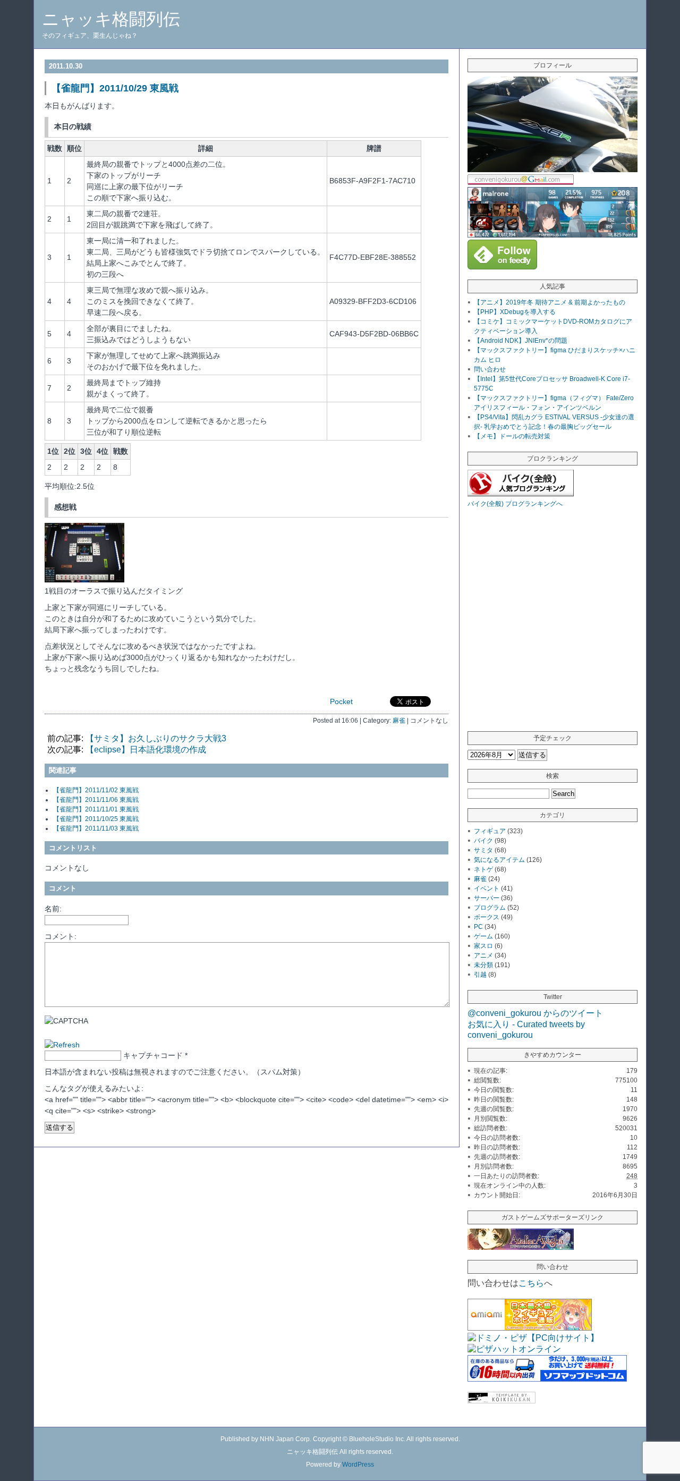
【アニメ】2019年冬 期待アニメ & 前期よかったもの (549, 302)
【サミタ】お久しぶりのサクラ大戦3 (156, 738)
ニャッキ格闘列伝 (111, 19)
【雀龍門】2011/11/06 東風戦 (96, 799)
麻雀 (399, 720)
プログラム (490, 907)
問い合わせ (490, 369)
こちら (531, 1283)
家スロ (483, 946)
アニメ (483, 955)
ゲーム (483, 936)
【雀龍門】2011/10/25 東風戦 (96, 819)
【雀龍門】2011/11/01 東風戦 (96, 809)
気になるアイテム (499, 860)
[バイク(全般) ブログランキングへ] (521, 493)
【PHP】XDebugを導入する (515, 312)
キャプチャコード (153, 1055)
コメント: (60, 936)
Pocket (341, 701)
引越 (480, 974)
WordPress (358, 1464)
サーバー (486, 898)
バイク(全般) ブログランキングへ (515, 503)
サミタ (483, 850)
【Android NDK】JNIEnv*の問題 (520, 340)
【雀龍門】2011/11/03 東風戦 (96, 828)
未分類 (483, 965)
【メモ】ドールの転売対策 (512, 436)
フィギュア (490, 831)
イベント (486, 888)
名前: (53, 908)
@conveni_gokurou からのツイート (535, 1013)
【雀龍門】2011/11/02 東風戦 (96, 790)
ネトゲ (483, 869)
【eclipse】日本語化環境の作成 (146, 749)
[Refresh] (62, 1044)
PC (478, 926)
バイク (483, 840)
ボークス (486, 917)
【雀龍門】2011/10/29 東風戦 (115, 88)
